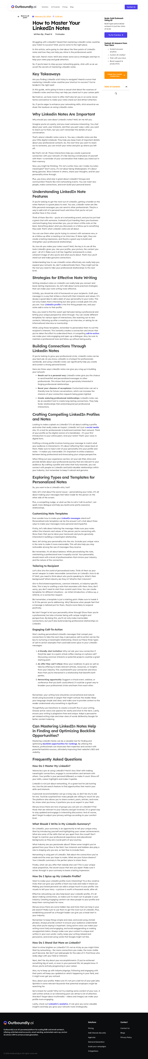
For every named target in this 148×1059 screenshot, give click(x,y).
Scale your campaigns (97, 1046)
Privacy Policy (126, 1037)
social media (92, 427)
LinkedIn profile (53, 304)
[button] (126, 87)
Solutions (45, 7)
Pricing (64, 7)
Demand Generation (96, 1042)
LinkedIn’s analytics (58, 1004)
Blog (71, 7)
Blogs (122, 1033)
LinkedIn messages (70, 518)
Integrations (93, 1051)
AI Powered (55, 7)
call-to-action (92, 333)
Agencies (91, 1037)
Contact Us (124, 1028)
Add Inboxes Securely (97, 1033)
